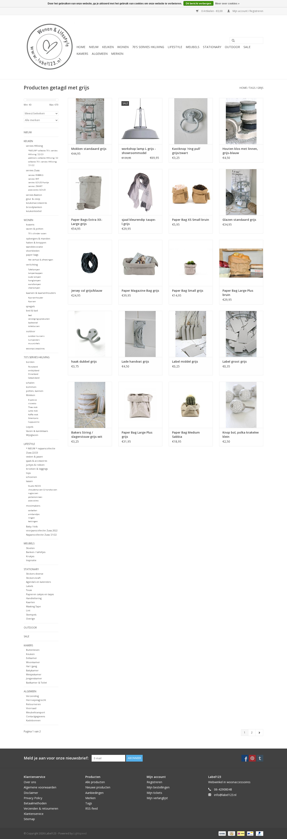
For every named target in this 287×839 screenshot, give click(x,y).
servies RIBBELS (35, 175)
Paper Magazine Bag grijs (140, 291)
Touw (29, 590)
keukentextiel (34, 211)
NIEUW (94, 47)
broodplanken (34, 207)
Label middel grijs (185, 361)
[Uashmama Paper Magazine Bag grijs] (140, 263)
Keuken (30, 654)
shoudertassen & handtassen (42, 489)
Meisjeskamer (33, 674)
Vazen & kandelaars (37, 431)
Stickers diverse (34, 573)
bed (30, 315)
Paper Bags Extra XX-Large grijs (86, 222)
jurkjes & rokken (35, 464)
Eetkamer (31, 658)
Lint (28, 610)
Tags (252, 88)
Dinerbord (33, 374)
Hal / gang (31, 666)
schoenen (31, 476)
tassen (29, 481)
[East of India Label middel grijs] (191, 334)
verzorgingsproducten (39, 319)
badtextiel (33, 322)
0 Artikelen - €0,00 (212, 11)
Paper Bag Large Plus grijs (137, 434)
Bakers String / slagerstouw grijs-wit (86, 434)
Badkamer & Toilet (36, 682)
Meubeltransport (35, 712)
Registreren (154, 782)
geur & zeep (33, 198)
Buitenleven (32, 649)
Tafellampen (34, 269)
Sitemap (29, 819)
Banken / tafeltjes (35, 552)
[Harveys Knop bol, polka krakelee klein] (241, 405)
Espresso (32, 400)
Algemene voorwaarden (40, 787)
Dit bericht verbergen (198, 3)
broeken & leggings (37, 468)
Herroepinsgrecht (36, 700)
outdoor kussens (36, 336)
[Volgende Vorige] (259, 732)
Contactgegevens (35, 716)
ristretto (32, 403)
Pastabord (33, 366)
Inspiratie (31, 560)
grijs (260, 88)
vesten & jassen (34, 456)
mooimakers (33, 505)
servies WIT (33, 179)
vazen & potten (34, 228)
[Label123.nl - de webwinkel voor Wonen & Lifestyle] (49, 47)
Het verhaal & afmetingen (40, 259)
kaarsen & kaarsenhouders (41, 292)
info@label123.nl (225, 795)
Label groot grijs (234, 361)
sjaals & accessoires (36, 460)
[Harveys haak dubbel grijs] (90, 334)
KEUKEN (108, 47)
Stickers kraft (33, 577)
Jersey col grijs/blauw (86, 291)
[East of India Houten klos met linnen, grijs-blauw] (241, 121)
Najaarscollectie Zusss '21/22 (41, 534)
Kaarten (30, 602)
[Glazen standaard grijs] (241, 192)
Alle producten (95, 782)
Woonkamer (33, 662)
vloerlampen (34, 287)
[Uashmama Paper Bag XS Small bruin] (191, 192)
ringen (31, 517)
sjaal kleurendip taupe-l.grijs (139, 222)
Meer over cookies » (227, 3)
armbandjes (34, 514)
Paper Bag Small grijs (187, 291)
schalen (30, 382)
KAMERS (82, 54)
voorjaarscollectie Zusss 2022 (42, 530)
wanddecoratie (34, 246)
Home (80, 47)
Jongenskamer (34, 678)
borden (30, 361)
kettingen (33, 521)
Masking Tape (33, 606)
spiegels (30, 306)
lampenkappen (35, 273)
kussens (30, 224)
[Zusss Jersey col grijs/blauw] (90, 263)
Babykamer (32, 670)
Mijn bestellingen (158, 787)
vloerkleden (32, 250)
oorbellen (32, 510)
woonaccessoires (35, 348)
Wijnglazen (32, 434)
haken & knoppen (36, 242)
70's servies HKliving (148, 47)
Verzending (32, 696)
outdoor (30, 331)
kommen (31, 386)
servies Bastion (34, 194)
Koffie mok (33, 414)
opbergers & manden (38, 238)
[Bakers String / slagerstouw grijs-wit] (90, 405)
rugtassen (33, 493)
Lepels (29, 426)
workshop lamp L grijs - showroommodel (139, 151)
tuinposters (34, 339)
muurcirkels (34, 343)
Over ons (30, 782)
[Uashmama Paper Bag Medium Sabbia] (191, 405)
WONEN (123, 47)
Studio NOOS (34, 486)
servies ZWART (35, 186)
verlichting (32, 264)
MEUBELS (192, 47)
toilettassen (34, 326)
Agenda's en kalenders (38, 581)
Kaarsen (32, 301)
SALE (247, 47)
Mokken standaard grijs (88, 149)
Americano (33, 418)
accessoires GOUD (37, 189)
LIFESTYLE (175, 47)
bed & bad (32, 310)
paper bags (32, 254)
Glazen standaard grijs (239, 220)
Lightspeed (80, 833)
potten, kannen (34, 390)
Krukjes (30, 556)
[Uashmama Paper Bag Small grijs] (191, 263)
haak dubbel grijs (84, 361)
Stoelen (30, 548)
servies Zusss (32, 170)
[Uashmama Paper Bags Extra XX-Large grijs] (90, 192)
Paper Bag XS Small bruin (190, 220)
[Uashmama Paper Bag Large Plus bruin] (241, 263)
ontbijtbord (33, 370)
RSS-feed (91, 808)
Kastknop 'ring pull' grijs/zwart (186, 151)
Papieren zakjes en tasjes (40, 594)
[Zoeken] (232, 40)
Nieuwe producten (97, 787)
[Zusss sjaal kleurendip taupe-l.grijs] (140, 192)
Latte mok (33, 410)
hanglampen (34, 280)
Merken (117, 54)
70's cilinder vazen (37, 233)
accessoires (33, 500)
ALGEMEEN (100, 54)
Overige (30, 618)
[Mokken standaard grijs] (90, 121)
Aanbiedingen (94, 793)
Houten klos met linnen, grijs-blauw (240, 151)
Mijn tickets (154, 793)
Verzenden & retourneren (41, 808)
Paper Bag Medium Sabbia (186, 434)
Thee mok (32, 407)
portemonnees (35, 497)
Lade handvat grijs (135, 361)
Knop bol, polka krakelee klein (240, 434)
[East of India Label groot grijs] (241, 334)
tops (28, 472)
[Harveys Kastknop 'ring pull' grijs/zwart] (191, 121)
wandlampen (34, 284)
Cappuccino (33, 422)
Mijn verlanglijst (157, 798)
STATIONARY (212, 47)
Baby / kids (32, 526)
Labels (29, 586)
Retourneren (33, 704)
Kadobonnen (33, 720)
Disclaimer (31, 793)
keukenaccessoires (36, 202)
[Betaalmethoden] (221, 833)
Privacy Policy (33, 798)
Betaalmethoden (35, 803)
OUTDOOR (232, 47)
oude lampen (34, 277)
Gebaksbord (33, 377)
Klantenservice (33, 814)
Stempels (31, 614)
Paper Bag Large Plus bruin (237, 293)
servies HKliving (34, 145)
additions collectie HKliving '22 (43, 158)
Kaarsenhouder (35, 297)
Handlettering (34, 598)
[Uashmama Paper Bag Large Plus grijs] (140, 405)
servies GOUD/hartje (38, 182)
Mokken (30, 395)
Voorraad (31, 708)
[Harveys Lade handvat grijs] (140, 334)
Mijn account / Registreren (247, 11)
